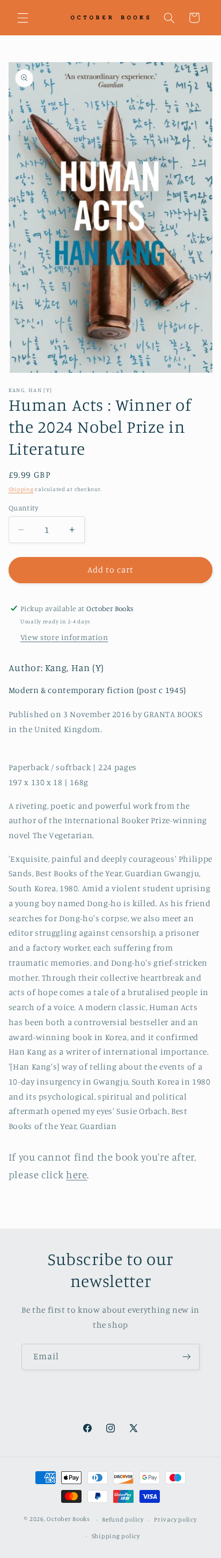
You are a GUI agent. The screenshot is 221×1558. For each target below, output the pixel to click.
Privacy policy (175, 1519)
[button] (22, 17)
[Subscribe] (186, 1357)
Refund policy (123, 1519)
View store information (64, 637)
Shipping (21, 489)
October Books (68, 1519)
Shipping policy (116, 1536)
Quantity (23, 507)
